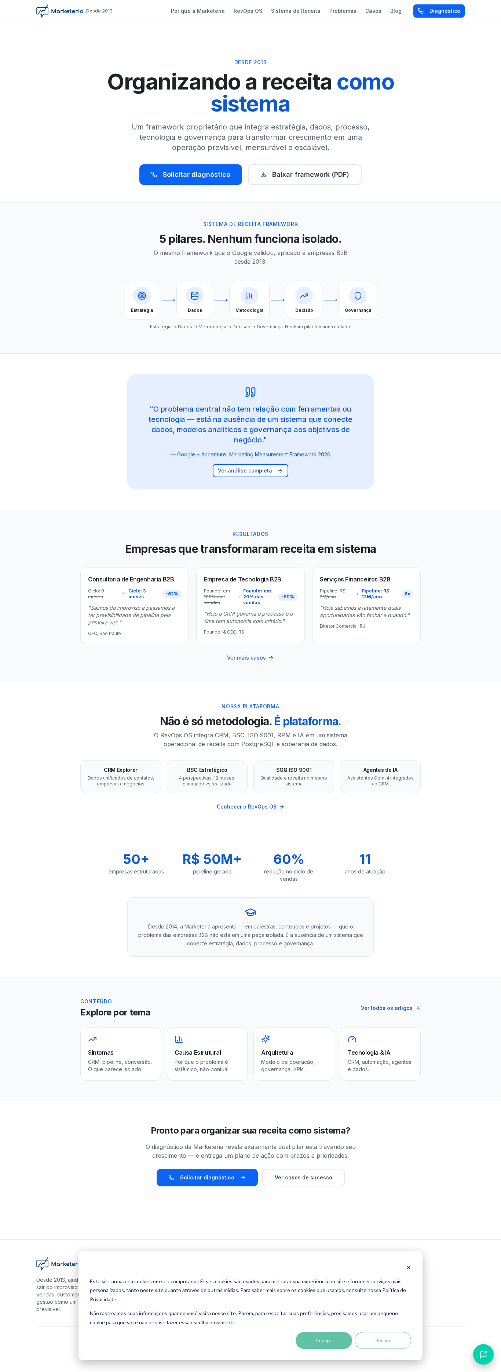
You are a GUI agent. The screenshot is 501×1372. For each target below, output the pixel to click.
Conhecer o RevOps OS (247, 806)
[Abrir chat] (483, 1354)
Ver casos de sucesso (303, 1177)
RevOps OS (248, 11)
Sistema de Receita (296, 11)
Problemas (342, 11)
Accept (323, 1340)
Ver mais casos (246, 657)
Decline (383, 1340)
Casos (373, 11)
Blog (396, 11)
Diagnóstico (444, 11)
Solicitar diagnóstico (196, 174)
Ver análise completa (245, 470)
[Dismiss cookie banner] (408, 1267)
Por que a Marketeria (198, 11)
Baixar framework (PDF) (310, 174)
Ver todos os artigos (387, 1008)
